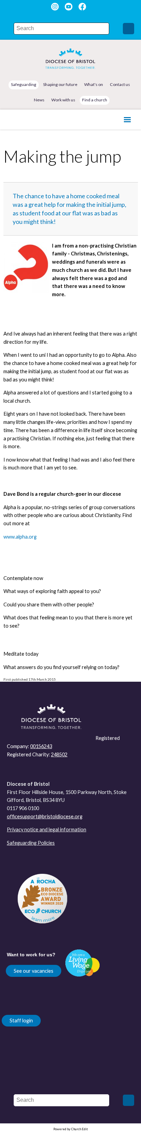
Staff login (21, 1020)
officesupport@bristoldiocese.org (44, 816)
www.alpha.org (20, 537)
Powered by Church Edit (70, 1129)
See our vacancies (33, 971)
